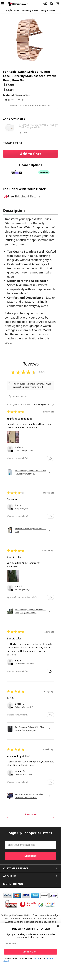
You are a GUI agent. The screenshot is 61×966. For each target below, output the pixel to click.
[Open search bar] (51, 1)
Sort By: (37, 404)
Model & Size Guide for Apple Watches (30, 105)
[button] (48, 372)
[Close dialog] (58, 926)
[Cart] (58, 1)
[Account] (45, 1)
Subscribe (30, 855)
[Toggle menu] (4, 3)
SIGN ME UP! (30, 951)
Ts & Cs (36, 958)
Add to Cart (30, 153)
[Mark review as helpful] (50, 458)
